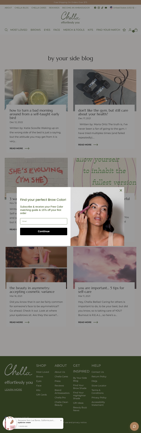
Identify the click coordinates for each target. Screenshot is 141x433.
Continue (44, 231)
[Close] (121, 190)
